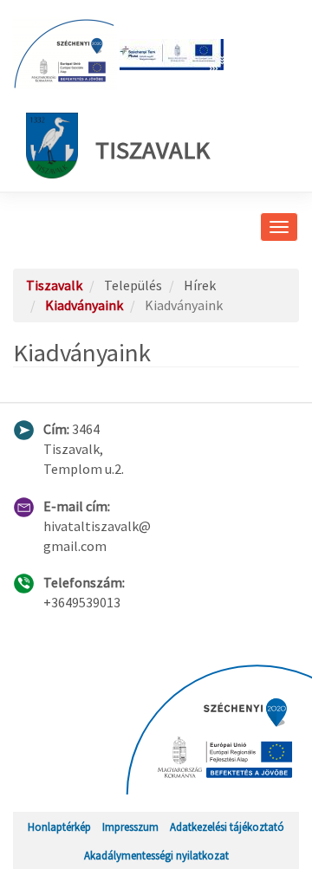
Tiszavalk (152, 149)
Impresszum (130, 826)
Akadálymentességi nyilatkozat (156, 855)
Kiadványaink (84, 305)
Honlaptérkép (59, 826)
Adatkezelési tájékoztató (227, 826)
